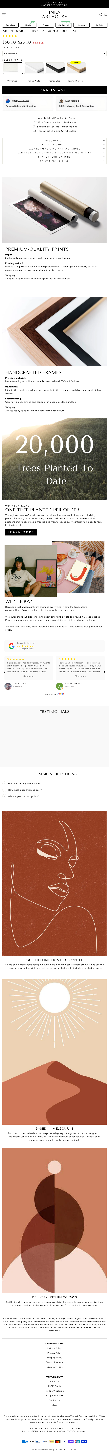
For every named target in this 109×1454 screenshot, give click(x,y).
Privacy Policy (54, 1353)
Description (54, 141)
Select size (10, 47)
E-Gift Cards (54, 1386)
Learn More (21, 532)
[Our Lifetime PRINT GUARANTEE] (54, 883)
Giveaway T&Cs (54, 1367)
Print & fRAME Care (54, 161)
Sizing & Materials (54, 1395)
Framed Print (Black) (55, 68)
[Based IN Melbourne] (54, 1052)
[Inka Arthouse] (11, 646)
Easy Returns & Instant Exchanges (54, 149)
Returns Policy (54, 1348)
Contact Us (54, 1400)
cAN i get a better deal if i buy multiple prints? (54, 153)
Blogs (54, 1405)
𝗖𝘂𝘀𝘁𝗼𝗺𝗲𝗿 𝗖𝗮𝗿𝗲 (54, 1343)
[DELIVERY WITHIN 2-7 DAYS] (54, 1220)
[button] (10, 35)
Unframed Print (13, 68)
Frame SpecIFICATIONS (54, 157)
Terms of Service (54, 1362)
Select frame (12, 60)
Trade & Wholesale (54, 1390)
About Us (54, 1381)
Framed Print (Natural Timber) (76, 68)
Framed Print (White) (34, 68)
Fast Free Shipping (54, 145)
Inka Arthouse (54, 14)
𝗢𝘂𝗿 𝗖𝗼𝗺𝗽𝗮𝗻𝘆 (54, 1376)
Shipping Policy (54, 1357)
